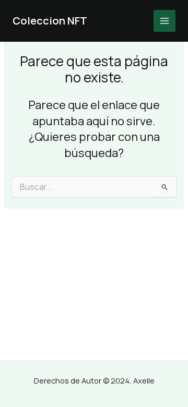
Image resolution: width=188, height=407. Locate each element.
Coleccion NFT (50, 21)
